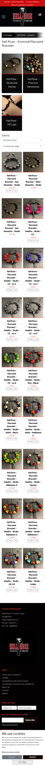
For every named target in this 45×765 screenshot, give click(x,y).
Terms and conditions (11, 674)
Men (41, 35)
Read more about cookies (11, 752)
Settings (22, 762)
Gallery (5, 693)
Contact (5, 690)
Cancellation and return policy (15, 681)
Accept (32, 757)
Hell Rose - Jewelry (25, 35)
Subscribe (30, 720)
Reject (12, 757)
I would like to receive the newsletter (18, 684)
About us (6, 687)
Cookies (5, 677)
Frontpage (7, 35)
